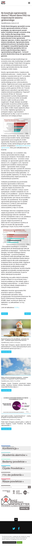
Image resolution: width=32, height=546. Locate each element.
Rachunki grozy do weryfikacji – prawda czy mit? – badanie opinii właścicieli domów (15, 339)
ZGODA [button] (19, 542)
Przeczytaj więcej (6, 351)
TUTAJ (16, 307)
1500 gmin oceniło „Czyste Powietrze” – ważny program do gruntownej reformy (16, 416)
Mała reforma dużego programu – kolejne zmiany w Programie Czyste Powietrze (14, 378)
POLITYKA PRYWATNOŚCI (9, 542)
